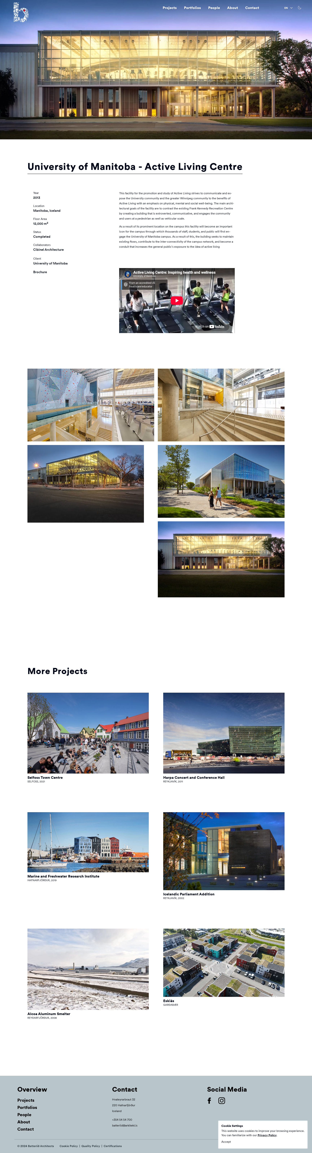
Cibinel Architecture (48, 249)
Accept (226, 1141)
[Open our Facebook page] (212, 1100)
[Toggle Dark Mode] (300, 7)
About (232, 8)
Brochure (40, 272)
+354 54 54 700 (122, 1119)
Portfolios (192, 8)
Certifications (113, 1146)
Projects (170, 8)
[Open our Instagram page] (224, 1100)
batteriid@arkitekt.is (124, 1125)
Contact (252, 8)
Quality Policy (90, 1146)
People (214, 8)
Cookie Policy (69, 1146)
